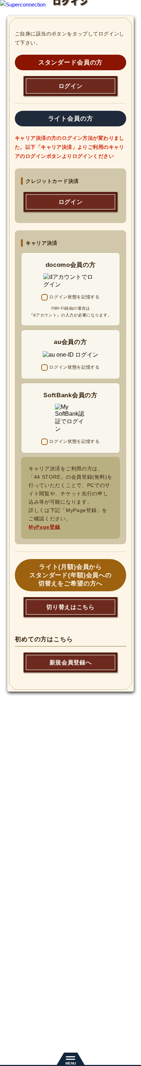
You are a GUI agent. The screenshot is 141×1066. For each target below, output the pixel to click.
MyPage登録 (44, 527)
